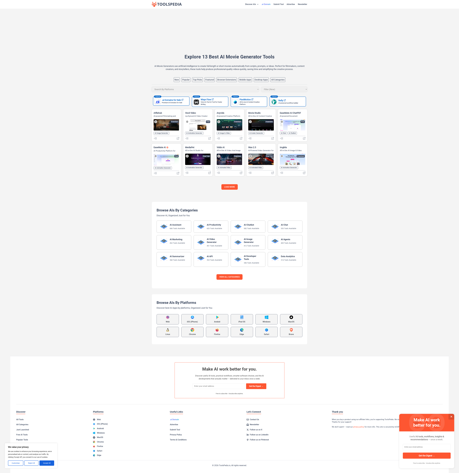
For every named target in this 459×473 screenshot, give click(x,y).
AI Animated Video (224, 167)
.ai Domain (265, 4)
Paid (208, 122)
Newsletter (302, 4)
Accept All (46, 463)
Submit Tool (278, 4)
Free (302, 122)
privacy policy (358, 427)
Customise (16, 463)
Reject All (31, 463)
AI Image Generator (161, 133)
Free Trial (206, 156)
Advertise (291, 4)
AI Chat (283, 133)
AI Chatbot (292, 133)
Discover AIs (250, 4)
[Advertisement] (223, 27)
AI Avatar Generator (256, 133)
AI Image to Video (224, 133)
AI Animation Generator (194, 133)
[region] (31, 455)
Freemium (174, 122)
